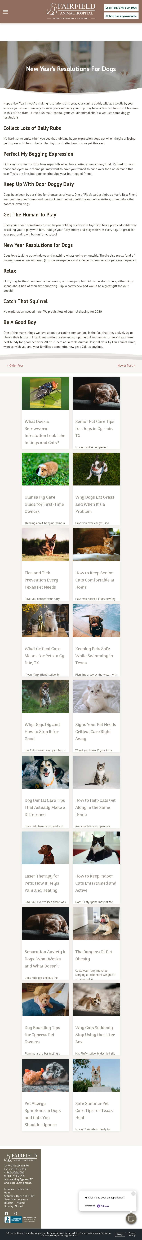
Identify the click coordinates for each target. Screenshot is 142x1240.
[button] (131, 1218)
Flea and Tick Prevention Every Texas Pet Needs (41, 580)
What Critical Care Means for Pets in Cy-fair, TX (45, 656)
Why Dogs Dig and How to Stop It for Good (42, 732)
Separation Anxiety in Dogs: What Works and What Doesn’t (46, 959)
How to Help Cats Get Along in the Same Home (95, 807)
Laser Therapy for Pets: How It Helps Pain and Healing (42, 883)
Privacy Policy (132, 1234)
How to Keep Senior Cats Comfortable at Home (94, 580)
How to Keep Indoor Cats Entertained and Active (95, 883)
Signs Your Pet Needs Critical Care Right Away (95, 732)
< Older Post (15, 365)
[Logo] (71, 14)
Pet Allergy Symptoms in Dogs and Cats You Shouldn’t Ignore (43, 1114)
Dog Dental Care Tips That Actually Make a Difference (45, 807)
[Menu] (5, 12)
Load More (71, 1142)
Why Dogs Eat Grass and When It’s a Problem (94, 504)
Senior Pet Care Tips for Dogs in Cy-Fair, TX (94, 428)
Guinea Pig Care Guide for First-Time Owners (44, 504)
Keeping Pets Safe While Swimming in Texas (94, 656)
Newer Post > (126, 365)
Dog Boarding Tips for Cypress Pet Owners (42, 1035)
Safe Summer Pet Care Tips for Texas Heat (94, 1110)
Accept (120, 1234)
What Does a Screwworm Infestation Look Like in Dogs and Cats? (45, 432)
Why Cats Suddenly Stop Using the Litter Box (95, 1035)
